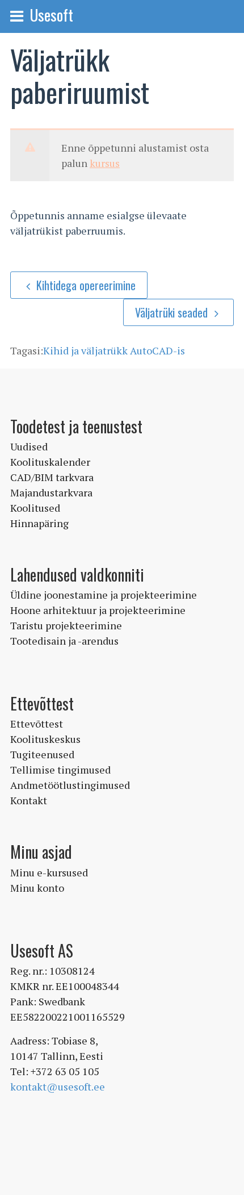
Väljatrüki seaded (173, 312)
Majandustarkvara (51, 492)
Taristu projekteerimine (66, 625)
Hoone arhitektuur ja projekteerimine (98, 610)
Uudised (29, 446)
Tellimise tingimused (60, 769)
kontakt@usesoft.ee (57, 1086)
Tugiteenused (42, 754)
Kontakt (28, 800)
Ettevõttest (36, 723)
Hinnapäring (39, 523)
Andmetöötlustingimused (70, 785)
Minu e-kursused (49, 872)
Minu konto (37, 888)
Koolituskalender (50, 462)
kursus (105, 163)
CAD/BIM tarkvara (52, 477)
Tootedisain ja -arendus (64, 640)
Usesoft (51, 14)
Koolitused (35, 508)
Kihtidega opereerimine (86, 285)
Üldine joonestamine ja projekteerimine (103, 594)
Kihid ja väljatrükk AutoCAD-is (114, 350)
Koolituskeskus (45, 739)
